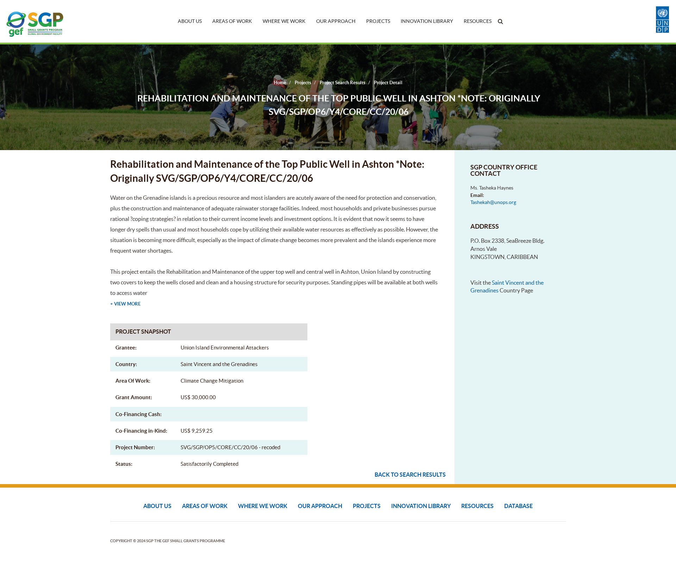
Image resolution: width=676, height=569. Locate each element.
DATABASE (518, 506)
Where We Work (284, 21)
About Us (190, 21)
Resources (478, 21)
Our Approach (336, 21)
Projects (378, 21)
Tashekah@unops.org (493, 202)
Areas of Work (232, 21)
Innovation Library (427, 21)
